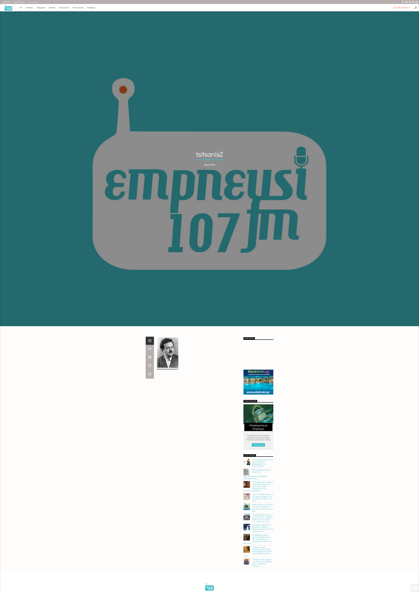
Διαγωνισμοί (64, 8)
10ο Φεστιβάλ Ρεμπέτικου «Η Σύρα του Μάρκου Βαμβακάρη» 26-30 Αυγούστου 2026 (262, 474)
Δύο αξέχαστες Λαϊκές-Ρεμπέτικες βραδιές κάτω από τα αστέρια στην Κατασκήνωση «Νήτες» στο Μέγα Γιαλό (257, 550)
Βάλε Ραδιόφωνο (403, 8)
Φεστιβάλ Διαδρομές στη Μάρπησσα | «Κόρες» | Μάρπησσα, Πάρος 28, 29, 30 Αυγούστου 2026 (262, 539)
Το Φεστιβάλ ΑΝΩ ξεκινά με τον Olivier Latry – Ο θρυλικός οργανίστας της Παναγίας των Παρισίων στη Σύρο (262, 529)
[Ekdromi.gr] (258, 393)
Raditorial (7, 2)
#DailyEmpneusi (19, 2)
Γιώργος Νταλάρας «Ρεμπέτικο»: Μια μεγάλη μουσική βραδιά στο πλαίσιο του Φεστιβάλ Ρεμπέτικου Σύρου (257, 562)
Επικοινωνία (33, 2)
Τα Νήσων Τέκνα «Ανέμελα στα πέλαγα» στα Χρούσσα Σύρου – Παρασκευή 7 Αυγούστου (262, 574)
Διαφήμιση (91, 8)
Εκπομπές (29, 8)
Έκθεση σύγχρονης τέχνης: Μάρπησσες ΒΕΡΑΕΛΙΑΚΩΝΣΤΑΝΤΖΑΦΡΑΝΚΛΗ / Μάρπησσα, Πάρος (257, 485)
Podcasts (52, 8)
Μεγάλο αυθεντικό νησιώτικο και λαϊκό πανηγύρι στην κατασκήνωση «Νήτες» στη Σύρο (262, 519)
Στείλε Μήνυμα (77, 8)
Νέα (20, 8)
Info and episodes (258, 456)
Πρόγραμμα (41, 8)
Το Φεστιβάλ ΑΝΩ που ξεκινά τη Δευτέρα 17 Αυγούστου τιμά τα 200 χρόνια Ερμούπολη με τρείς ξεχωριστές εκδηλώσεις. (258, 497)
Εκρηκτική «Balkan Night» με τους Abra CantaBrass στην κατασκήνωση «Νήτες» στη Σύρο (262, 508)
